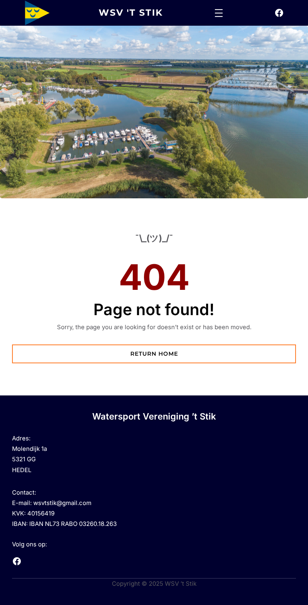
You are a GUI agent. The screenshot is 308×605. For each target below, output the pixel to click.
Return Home (154, 353)
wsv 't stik (131, 12)
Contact (23, 492)
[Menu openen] (218, 13)
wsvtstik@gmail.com (62, 503)
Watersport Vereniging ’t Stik (154, 416)
